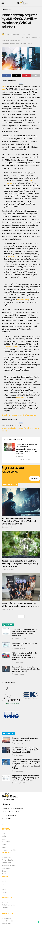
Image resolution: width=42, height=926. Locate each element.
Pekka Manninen (11, 346)
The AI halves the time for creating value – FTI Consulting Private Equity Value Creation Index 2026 (25, 750)
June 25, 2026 (18, 743)
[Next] (23, 616)
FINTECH (9, 9)
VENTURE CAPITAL (26, 43)
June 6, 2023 (25, 459)
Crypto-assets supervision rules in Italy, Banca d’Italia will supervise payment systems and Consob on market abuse (24, 632)
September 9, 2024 (20, 648)
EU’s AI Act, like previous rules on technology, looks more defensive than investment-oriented (26, 669)
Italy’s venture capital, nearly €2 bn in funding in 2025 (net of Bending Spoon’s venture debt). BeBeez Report (26, 778)
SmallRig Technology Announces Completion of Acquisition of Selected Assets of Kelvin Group (19, 521)
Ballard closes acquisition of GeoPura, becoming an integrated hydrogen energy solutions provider (20, 563)
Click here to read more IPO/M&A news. (19, 415)
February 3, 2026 (19, 783)
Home (3, 9)
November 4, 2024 (20, 639)
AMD (4, 89)
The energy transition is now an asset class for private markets (25, 739)
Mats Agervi (21, 397)
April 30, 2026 (18, 771)
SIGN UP (35, 478)
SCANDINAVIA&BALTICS (10, 43)
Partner (20, 457)
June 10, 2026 (18, 755)
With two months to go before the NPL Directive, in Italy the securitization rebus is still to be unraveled (24, 656)
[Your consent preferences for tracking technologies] (38, 922)
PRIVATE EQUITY (15, 40)
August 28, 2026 (8, 527)
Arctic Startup (13, 34)
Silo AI (4, 86)
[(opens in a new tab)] (11, 695)
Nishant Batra (23, 300)
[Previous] (19, 616)
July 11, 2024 (27, 34)
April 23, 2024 (18, 662)
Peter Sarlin (12, 256)
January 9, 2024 (19, 674)
